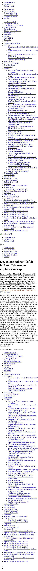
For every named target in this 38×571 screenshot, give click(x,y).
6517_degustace (5, 292)
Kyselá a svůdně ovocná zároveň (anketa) (21, 112)
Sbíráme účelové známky (16, 151)
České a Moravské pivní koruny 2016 (16, 191)
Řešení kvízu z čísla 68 (15, 25)
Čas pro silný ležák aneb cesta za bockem (21, 77)
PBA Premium (8, 61)
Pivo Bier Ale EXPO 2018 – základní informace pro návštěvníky (20, 58)
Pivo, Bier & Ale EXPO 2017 (17, 189)
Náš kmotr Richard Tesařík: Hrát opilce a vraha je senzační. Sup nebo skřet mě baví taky (23, 116)
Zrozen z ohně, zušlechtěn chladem (19, 166)
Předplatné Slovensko (11, 15)
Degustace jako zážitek (15, 92)
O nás (6, 41)
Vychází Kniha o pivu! (15, 169)
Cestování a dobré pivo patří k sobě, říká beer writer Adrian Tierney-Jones (22, 82)
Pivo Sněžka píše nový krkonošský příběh (21, 130)
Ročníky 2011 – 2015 (11, 182)
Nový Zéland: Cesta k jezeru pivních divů (21, 119)
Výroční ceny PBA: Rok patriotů (18, 164)
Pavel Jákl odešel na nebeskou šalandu (20, 126)
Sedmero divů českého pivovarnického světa (18, 200)
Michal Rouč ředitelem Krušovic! (18, 113)
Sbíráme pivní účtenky (15, 149)
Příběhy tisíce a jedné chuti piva (18, 142)
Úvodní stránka (9, 9)
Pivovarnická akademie (11, 196)
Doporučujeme (9, 4)
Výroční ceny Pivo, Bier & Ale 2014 (16, 214)
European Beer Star (10, 16)
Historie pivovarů (9, 194)
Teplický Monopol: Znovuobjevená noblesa (22, 157)
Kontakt (6, 18)
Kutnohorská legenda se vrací (17, 110)
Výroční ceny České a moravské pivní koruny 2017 (20, 202)
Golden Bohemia (9, 2)
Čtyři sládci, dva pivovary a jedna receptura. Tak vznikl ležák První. (22, 85)
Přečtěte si (7, 68)
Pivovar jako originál (14, 131)
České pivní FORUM (11, 23)
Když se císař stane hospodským (18, 171)
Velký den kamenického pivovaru (19, 162)
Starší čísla (7, 184)
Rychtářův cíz (12, 148)
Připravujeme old (9, 187)
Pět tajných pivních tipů (15, 128)
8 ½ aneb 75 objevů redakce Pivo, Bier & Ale (22, 167)
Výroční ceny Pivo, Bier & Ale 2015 (16, 230)
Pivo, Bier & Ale (9, 65)
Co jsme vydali (9, 6)
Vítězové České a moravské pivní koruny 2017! (19, 221)
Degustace (7, 193)
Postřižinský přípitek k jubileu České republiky (23, 139)
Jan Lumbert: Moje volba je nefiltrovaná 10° (22, 104)
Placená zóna (8, 67)
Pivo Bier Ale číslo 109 (11, 63)
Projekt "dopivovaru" (11, 180)
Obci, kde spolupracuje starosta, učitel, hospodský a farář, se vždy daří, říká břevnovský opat (20, 122)
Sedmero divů (8, 198)
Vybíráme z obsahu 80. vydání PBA (15, 185)
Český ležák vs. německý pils (17, 79)
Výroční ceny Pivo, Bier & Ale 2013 (16, 212)
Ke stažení (7, 34)
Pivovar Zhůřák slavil (15, 133)
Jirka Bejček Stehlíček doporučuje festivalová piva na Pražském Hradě (22, 107)
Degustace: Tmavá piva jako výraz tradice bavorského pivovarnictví (21, 98)
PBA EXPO (8, 45)
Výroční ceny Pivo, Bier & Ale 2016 (16, 216)
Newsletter (7, 40)
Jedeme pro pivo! (9, 32)
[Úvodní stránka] (6, 234)
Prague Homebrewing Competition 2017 (21, 140)
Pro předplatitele (9, 11)
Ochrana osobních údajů (12, 43)
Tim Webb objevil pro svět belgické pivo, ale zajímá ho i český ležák (22, 159)
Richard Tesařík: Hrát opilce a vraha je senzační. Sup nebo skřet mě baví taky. (20, 145)
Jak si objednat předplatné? (12, 31)
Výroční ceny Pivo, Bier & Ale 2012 (16, 211)
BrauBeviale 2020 (10, 22)
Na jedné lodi (8, 38)
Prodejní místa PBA (10, 13)
